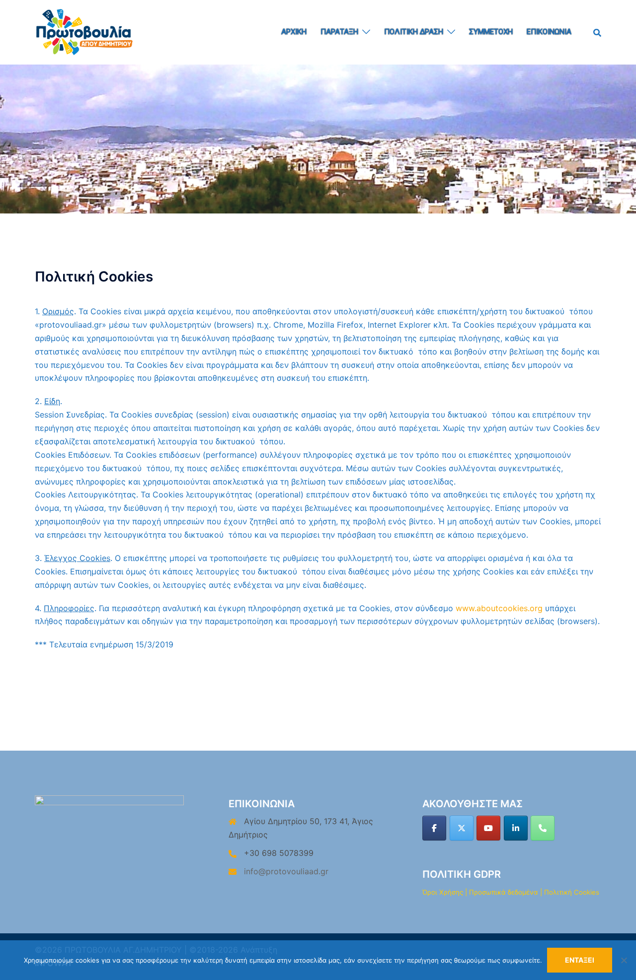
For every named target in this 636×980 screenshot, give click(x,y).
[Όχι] (624, 960)
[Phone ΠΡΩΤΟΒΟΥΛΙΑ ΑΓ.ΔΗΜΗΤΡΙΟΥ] (543, 828)
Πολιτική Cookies (571, 892)
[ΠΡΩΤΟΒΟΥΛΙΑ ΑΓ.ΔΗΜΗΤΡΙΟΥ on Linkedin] (516, 828)
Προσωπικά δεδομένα (503, 892)
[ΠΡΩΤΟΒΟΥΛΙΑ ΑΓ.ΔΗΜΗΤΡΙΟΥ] (84, 31)
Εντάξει (579, 960)
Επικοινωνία (549, 31)
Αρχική (294, 31)
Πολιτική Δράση (413, 31)
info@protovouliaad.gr (286, 871)
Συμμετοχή (491, 31)
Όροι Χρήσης (442, 892)
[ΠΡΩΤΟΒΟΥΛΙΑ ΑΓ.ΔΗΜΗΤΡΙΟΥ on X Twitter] (462, 828)
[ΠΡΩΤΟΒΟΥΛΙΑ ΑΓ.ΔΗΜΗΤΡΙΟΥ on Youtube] (488, 828)
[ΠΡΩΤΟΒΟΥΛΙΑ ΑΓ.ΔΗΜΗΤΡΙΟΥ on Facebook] (434, 828)
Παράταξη (339, 31)
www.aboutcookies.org (499, 608)
